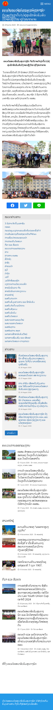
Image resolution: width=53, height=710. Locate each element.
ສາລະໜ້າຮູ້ (9, 294)
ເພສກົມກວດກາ (11, 298)
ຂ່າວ (6, 251)
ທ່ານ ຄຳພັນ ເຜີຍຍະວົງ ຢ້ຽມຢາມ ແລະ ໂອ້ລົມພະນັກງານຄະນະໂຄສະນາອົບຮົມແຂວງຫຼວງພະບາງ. (33, 386)
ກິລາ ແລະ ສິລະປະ (12, 244)
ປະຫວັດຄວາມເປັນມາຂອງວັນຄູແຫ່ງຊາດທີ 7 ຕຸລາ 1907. (32, 563)
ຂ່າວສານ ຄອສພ (11, 255)
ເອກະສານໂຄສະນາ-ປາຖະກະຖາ (17, 341)
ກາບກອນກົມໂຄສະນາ (13, 241)
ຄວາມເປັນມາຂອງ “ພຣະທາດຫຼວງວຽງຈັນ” (33, 528)
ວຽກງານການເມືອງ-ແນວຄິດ (16, 284)
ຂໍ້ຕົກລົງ (8, 259)
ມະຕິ (7, 276)
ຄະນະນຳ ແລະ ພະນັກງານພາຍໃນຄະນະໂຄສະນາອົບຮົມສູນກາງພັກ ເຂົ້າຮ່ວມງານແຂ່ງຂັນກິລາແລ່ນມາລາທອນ (34, 639)
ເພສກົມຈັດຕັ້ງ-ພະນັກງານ (14, 305)
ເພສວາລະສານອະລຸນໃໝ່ (14, 319)
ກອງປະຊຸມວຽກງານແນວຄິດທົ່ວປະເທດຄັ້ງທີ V (23, 230)
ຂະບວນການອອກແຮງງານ (28, 25)
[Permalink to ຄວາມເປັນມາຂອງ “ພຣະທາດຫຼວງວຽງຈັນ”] (8, 530)
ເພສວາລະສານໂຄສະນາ (14, 323)
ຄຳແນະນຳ (9, 266)
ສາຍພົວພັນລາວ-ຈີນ (13, 287)
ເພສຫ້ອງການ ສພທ (12, 330)
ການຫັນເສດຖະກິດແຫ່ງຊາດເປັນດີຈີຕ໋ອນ (20, 234)
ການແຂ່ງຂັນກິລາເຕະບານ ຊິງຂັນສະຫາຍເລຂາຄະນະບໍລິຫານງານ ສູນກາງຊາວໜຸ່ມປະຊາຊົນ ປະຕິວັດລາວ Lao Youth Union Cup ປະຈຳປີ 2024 (33, 592)
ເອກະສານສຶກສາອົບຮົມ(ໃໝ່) (16, 334)
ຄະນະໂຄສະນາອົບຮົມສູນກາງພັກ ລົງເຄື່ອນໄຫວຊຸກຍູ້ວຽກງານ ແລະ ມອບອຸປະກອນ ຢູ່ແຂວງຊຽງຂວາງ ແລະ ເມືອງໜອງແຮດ (33, 418)
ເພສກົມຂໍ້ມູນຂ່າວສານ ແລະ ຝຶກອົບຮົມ (20, 301)
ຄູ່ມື (6, 269)
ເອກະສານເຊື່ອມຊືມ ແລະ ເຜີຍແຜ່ (17, 337)
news (7, 226)
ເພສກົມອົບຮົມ (10, 312)
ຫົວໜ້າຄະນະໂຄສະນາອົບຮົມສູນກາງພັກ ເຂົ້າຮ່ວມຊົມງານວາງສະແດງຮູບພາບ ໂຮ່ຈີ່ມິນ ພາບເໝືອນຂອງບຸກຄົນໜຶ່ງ (33, 360)
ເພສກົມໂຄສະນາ (11, 316)
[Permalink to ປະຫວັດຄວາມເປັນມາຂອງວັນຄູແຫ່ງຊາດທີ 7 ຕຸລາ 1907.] (8, 565)
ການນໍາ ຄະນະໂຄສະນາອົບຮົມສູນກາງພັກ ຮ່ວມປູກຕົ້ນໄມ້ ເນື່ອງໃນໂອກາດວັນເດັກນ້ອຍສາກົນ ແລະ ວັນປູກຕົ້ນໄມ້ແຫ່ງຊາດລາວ (34, 476)
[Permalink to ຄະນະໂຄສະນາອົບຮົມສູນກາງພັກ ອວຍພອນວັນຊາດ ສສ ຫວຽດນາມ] (10, 374)
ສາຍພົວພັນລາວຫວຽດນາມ (15, 291)
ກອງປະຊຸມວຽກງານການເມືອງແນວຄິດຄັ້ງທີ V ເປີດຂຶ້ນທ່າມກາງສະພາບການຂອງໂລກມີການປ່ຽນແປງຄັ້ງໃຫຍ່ (33, 545)
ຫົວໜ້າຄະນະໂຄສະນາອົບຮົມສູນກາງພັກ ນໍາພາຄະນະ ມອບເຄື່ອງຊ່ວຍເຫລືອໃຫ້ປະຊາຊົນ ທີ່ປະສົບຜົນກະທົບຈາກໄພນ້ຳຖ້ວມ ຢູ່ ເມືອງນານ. (33, 401)
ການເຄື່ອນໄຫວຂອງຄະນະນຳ (16, 237)
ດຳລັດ (7, 273)
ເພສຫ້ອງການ (10, 326)
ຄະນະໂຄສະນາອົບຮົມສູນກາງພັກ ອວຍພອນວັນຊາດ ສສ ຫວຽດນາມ (32, 374)
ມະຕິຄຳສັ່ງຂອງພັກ (12, 280)
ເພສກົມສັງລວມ (11, 309)
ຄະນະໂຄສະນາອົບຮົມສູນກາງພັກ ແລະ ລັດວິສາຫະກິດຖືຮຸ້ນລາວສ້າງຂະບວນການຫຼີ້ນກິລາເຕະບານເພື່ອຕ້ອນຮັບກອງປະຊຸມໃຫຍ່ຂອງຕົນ (33, 618)
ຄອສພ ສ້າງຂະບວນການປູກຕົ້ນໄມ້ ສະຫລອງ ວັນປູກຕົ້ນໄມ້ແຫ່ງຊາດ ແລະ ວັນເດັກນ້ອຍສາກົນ (33, 455)
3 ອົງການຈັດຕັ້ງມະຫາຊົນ (15, 223)
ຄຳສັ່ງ (7, 262)
